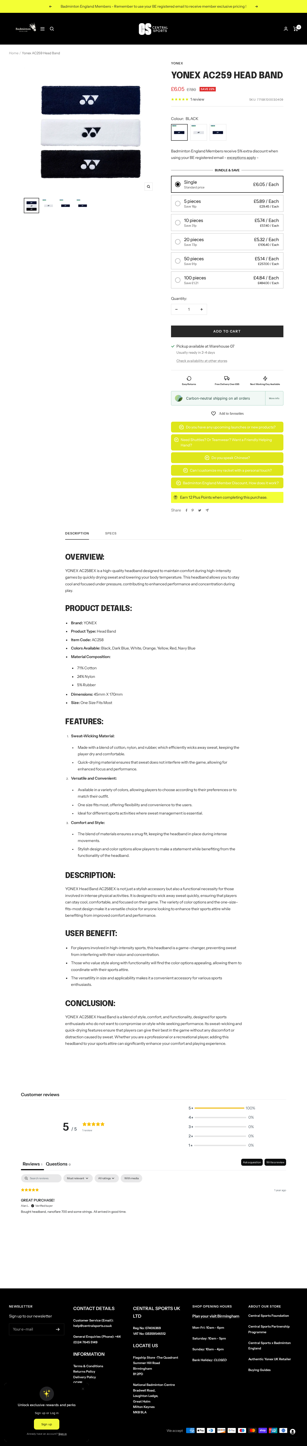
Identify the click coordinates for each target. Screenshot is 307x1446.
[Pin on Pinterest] (192, 510)
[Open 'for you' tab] (292, 1431)
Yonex (177, 63)
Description (77, 533)
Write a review (275, 1162)
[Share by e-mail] (207, 510)
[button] (227, 184)
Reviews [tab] (32, 1164)
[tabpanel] (153, 1203)
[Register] (58, 1329)
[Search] (52, 29)
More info (274, 398)
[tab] (58, 1164)
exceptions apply (241, 157)
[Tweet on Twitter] (200, 510)
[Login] (286, 29)
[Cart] (295, 29)
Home (13, 53)
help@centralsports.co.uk (92, 1326)
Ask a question (252, 1162)
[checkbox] (131, 1178)
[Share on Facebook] (186, 510)
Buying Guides (259, 1370)
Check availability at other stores (201, 361)
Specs (111, 533)
